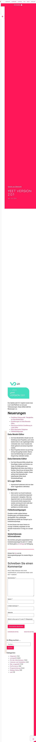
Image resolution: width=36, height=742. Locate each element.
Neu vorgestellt (15, 664)
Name (10, 599)
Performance (14, 666)
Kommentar (12, 578)
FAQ (24, 1)
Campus (20, 1)
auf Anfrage (20, 544)
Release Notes (14, 670)
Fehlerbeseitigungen (17, 431)
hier (15, 553)
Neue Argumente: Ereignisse (19, 429)
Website (10, 612)
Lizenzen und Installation (18, 662)
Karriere (14, 1)
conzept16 (13, 658)
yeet (11, 672)
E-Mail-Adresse (13, 605)
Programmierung (15, 668)
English (33, 1)
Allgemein (13, 656)
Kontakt (8, 1)
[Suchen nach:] (19, 644)
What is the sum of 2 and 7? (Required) (20, 619)
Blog (28, 1)
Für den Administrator (17, 660)
